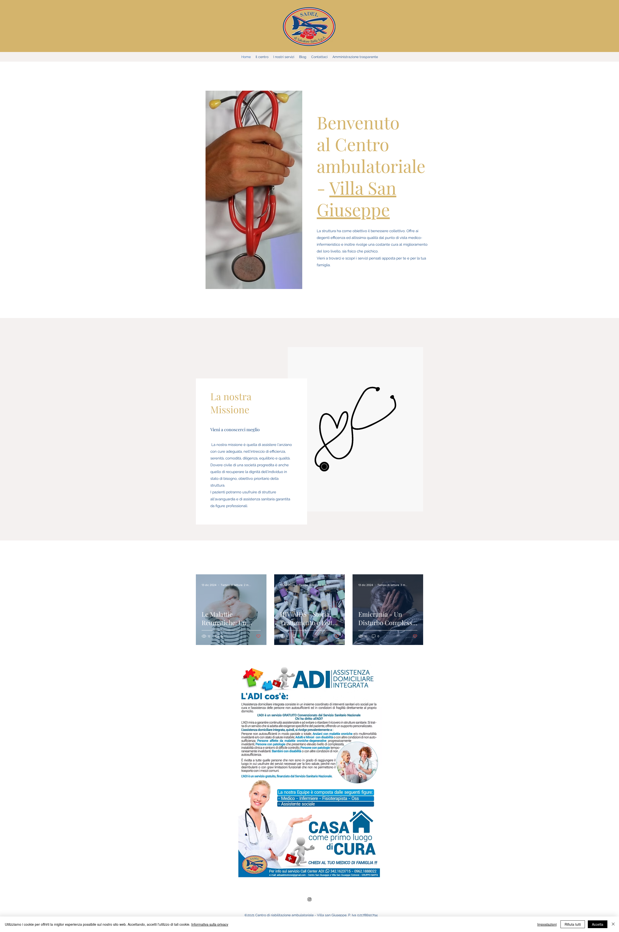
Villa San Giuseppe (356, 198)
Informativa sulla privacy (209, 924)
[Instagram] (309, 899)
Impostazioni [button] (547, 924)
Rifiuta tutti (573, 924)
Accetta (597, 924)
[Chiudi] (613, 924)
